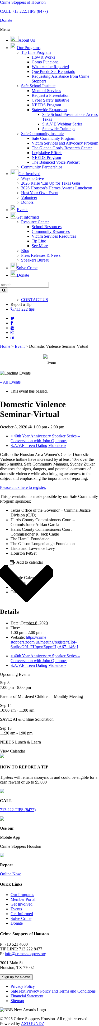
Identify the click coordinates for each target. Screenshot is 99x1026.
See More (40, 246)
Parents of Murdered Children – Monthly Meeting (41, 696)
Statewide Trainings (58, 129)
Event (20, 346)
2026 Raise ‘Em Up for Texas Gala (50, 183)
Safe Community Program (53, 138)
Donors (27, 202)
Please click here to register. (23, 487)
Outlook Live (22, 592)
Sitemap (17, 1000)
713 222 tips (24, 309)
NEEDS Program (46, 105)
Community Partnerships (41, 167)
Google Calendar (25, 577)
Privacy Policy (23, 986)
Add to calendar (29, 562)
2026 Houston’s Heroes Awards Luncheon (56, 188)
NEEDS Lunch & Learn (20, 742)
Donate (17, 923)
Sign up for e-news (16, 977)
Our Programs (22, 894)
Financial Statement (27, 996)
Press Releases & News (40, 255)
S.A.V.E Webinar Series (62, 124)
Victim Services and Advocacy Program (65, 143)
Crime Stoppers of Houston (23, 2)
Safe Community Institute (42, 133)
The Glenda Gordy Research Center (62, 148)
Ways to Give (32, 178)
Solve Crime (21, 918)
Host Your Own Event (39, 192)
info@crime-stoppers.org (25, 953)
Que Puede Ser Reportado (53, 71)
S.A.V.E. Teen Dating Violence (38, 445)
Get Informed (22, 913)
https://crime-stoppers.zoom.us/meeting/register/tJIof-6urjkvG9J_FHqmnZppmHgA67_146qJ (44, 642)
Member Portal (23, 899)
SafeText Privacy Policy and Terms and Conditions (53, 991)
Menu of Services (46, 90)
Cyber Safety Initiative (50, 100)
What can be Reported (50, 66)
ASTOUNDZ (32, 1023)
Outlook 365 (21, 587)
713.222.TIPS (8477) (18, 809)
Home (5, 346)
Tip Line (39, 241)
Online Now (10, 874)
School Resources (47, 226)
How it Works (43, 57)
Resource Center (35, 222)
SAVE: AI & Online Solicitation (27, 719)
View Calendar (12, 751)
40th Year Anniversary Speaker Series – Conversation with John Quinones (45, 438)
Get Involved (21, 904)
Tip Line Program (36, 52)
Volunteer (29, 197)
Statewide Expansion (49, 109)
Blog (25, 250)
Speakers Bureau (35, 260)
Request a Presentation (50, 95)
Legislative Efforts (47, 152)
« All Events (10, 382)
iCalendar (19, 582)
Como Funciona (45, 62)
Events (16, 909)
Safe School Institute (38, 86)
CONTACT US (34, 299)
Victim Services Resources (54, 236)
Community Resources (51, 231)
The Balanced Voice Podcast (55, 162)
